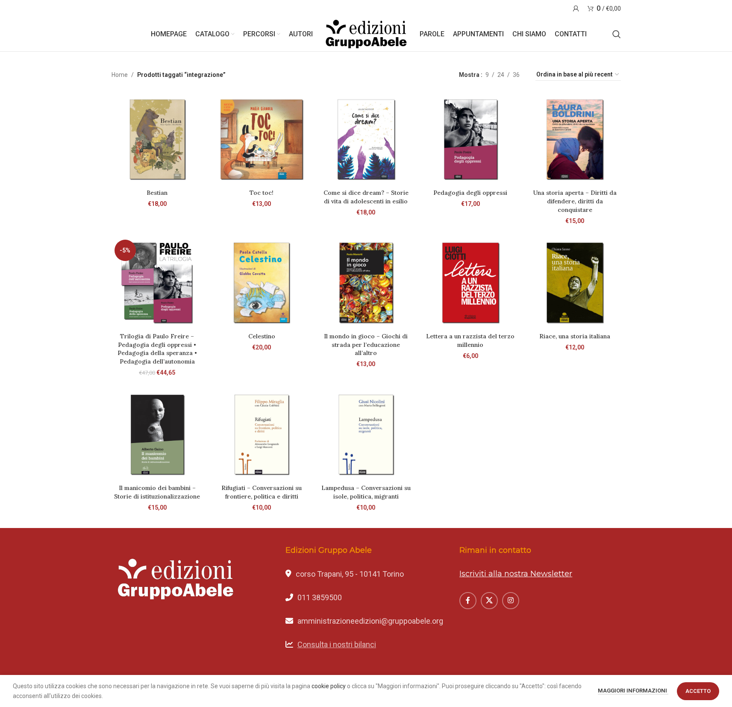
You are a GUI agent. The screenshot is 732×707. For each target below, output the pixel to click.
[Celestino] (261, 282)
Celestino (261, 336)
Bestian (157, 193)
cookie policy (329, 686)
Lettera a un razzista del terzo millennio (470, 340)
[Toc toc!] (261, 139)
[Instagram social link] (510, 600)
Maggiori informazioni (633, 690)
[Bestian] (157, 139)
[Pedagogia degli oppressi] (470, 139)
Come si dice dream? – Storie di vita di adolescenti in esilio (366, 197)
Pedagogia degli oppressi (470, 193)
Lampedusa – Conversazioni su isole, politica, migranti (366, 492)
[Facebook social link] (467, 600)
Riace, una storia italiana (574, 336)
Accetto (698, 691)
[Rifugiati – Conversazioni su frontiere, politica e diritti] (261, 434)
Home (120, 74)
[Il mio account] (576, 8)
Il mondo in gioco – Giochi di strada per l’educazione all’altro (366, 344)
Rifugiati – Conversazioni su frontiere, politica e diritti (261, 492)
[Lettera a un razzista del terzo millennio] (470, 282)
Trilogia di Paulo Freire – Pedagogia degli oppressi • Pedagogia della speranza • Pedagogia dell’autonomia (157, 348)
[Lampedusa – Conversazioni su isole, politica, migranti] (366, 434)
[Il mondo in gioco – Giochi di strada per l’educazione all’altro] (366, 282)
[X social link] (489, 600)
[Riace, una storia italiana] (574, 282)
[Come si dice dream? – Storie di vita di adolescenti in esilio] (366, 139)
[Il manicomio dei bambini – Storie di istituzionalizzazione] (157, 434)
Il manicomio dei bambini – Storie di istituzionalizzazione (157, 492)
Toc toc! (261, 193)
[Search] (616, 34)
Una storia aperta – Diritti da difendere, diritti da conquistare (575, 201)
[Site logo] (366, 33)
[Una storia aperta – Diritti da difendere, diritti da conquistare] (574, 139)
